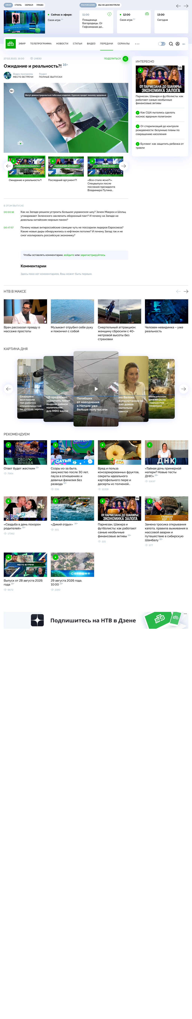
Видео (91, 43)
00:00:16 (9, 212)
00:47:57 (9, 227)
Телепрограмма (41, 43)
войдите (69, 255)
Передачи (106, 43)
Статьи (77, 43)
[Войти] (177, 44)
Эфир (22, 43)
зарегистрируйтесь (92, 255)
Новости (62, 43)
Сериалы (124, 43)
